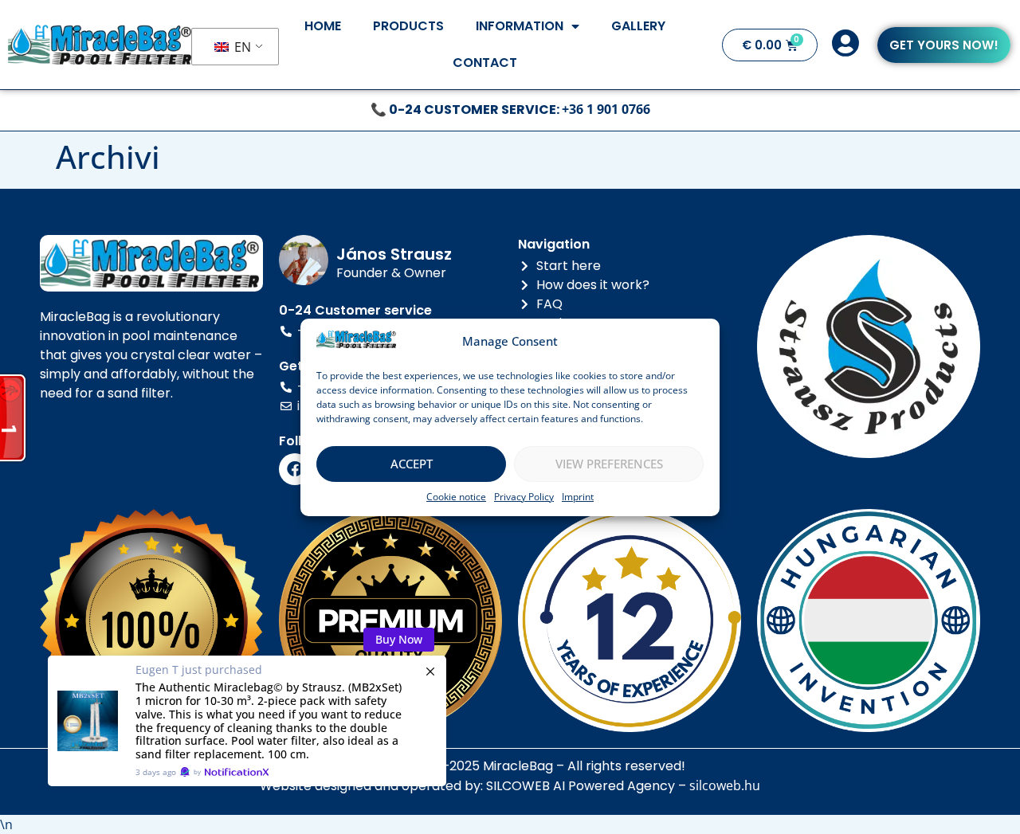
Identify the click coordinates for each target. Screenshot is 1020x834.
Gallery (638, 26)
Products (408, 26)
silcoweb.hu (724, 785)
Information (519, 26)
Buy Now (398, 639)
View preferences (609, 464)
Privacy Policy (524, 496)
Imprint (578, 496)
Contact (485, 62)
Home (322, 26)
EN (241, 47)
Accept (411, 464)
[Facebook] (295, 469)
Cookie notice (456, 496)
